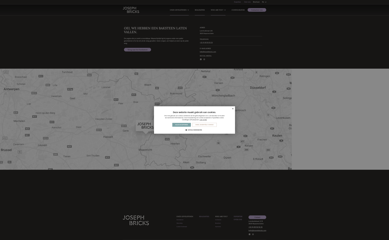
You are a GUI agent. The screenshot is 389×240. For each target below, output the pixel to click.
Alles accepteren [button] (181, 125)
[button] (194, 130)
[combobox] (230, 109)
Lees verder (203, 120)
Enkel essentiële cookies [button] (204, 125)
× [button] (233, 108)
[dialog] (194, 120)
